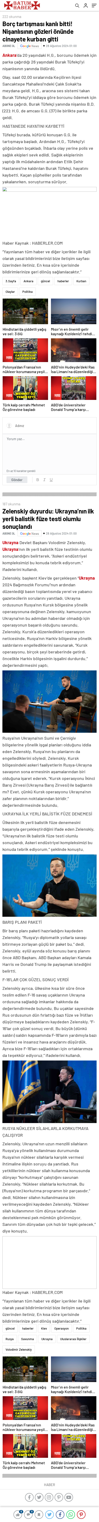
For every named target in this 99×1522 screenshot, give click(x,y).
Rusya (10, 1339)
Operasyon (61, 1328)
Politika (27, 292)
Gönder (17, 480)
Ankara (28, 281)
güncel (45, 281)
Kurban (81, 281)
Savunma (27, 1339)
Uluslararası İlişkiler (73, 1339)
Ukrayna (47, 1339)
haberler (63, 281)
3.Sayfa (11, 281)
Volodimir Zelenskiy (19, 1349)
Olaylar (10, 292)
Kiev (44, 1328)
